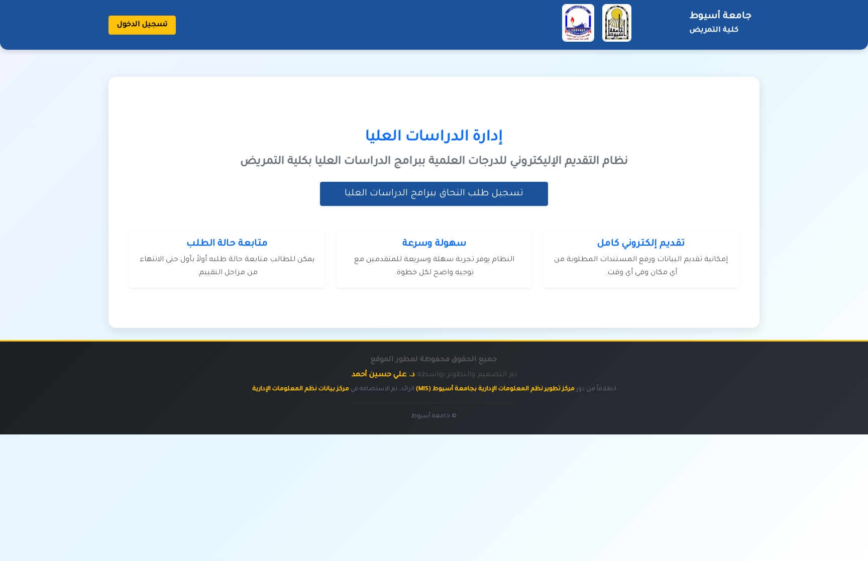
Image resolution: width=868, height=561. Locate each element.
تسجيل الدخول (142, 25)
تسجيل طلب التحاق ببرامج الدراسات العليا (434, 194)
